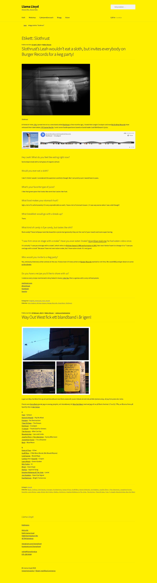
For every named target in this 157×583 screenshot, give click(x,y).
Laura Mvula (26, 461)
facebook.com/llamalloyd (31, 546)
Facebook (25, 289)
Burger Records (86, 262)
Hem (25, 25)
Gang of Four (26, 450)
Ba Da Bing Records (118, 125)
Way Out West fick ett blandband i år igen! (56, 317)
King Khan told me (97, 240)
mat (43, 301)
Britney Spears (42, 303)
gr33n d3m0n (26, 264)
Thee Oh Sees (27, 423)
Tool (23, 415)
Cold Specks (26, 456)
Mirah (24, 467)
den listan (36, 407)
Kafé (23, 17)
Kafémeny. (25, 525)
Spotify (24, 291)
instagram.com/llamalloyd (31, 544)
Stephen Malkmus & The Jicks (32, 472)
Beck (23, 442)
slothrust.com (27, 283)
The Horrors (26, 431)
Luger (38, 492)
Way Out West (78, 404)
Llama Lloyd (30, 6)
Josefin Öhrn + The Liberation (33, 437)
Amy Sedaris (32, 303)
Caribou (24, 459)
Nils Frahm (26, 464)
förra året (33, 404)
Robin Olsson (46, 45)
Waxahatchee (27, 434)
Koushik (34, 459)
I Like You (65, 278)
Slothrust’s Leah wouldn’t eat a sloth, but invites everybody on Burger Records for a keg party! (73, 51)
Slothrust (66, 125)
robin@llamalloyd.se (29, 551)
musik (48, 301)
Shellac (24, 470)
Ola (35, 125)
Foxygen (25, 420)
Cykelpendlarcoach (46, 17)
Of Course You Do (47, 127)
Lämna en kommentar (62, 313)
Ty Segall (25, 429)
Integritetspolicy (28, 571)
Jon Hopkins (26, 475)
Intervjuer (38, 301)
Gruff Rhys (25, 453)
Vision (67, 17)
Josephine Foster (28, 440)
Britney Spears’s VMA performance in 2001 (81, 245)
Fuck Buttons (26, 478)
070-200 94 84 (27, 554)
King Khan (61, 303)
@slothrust (26, 286)
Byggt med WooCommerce (45, 571)
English (31, 301)
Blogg (59, 17)
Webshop (32, 17)
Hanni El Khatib (27, 418)
